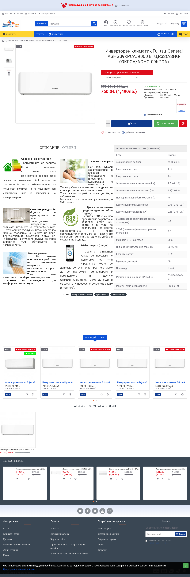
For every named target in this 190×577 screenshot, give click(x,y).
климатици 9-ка (118, 294)
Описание (49, 147)
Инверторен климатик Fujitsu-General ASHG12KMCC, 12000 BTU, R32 (95, 382)
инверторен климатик (82, 294)
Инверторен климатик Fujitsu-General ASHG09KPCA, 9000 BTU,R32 (18, 449)
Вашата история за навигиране (95, 406)
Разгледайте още (95, 337)
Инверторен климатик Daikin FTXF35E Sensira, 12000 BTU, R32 (124, 469)
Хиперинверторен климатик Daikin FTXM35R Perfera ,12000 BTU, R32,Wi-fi (31, 469)
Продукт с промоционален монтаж (122, 72)
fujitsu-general (102, 294)
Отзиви (69, 147)
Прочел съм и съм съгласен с (161, 541)
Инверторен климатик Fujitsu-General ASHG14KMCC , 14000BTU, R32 (133, 382)
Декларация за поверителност (20, 569)
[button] (93, 400)
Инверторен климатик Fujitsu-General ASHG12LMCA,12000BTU (21, 382)
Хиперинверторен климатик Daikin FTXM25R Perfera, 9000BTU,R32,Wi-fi (171, 469)
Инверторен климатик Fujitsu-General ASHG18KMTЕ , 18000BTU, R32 (170, 382)
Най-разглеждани (13, 461)
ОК (186, 566)
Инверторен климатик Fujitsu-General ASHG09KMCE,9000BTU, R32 (58, 382)
